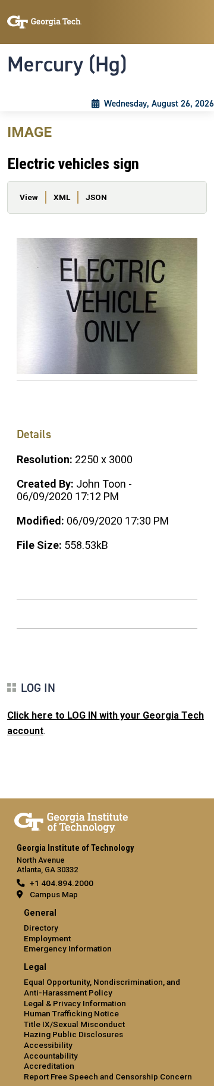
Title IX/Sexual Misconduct (74, 1024)
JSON (96, 197)
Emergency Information (68, 948)
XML (62, 197)
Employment (47, 938)
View (29, 197)
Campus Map (54, 894)
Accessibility (48, 1045)
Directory (41, 927)
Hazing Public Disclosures (73, 1034)
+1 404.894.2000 (61, 883)
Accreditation (49, 1066)
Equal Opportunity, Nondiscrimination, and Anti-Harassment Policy (102, 987)
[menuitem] (107, 931)
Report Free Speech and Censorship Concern (108, 1076)
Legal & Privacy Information (75, 1003)
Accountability (51, 1055)
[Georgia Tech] (71, 820)
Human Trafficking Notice (71, 1013)
